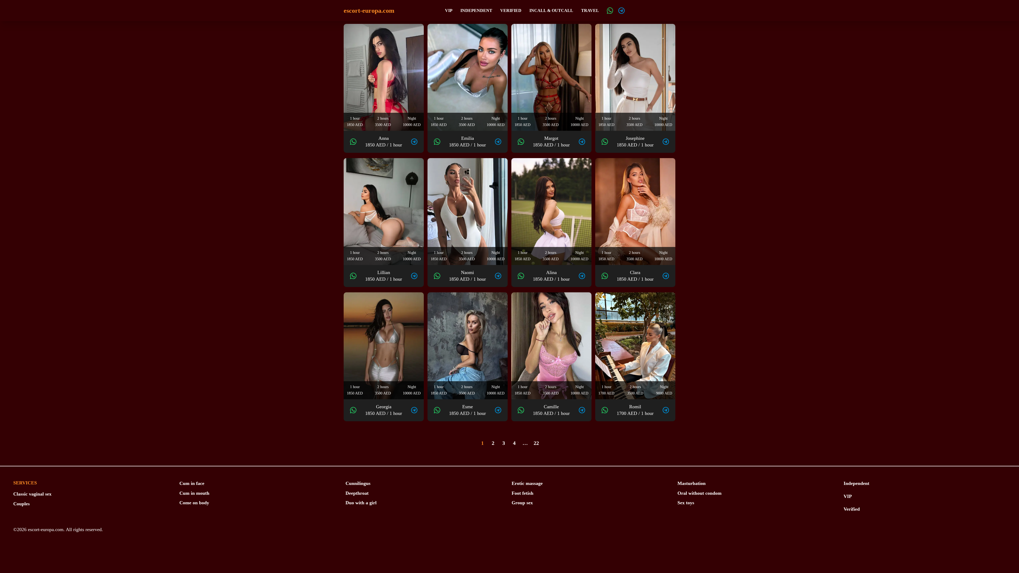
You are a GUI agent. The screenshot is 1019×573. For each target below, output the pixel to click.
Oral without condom (699, 493)
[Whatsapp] (610, 10)
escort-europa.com (369, 10)
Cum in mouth (194, 493)
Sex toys (685, 502)
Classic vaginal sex (32, 494)
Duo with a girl (361, 502)
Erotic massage (527, 483)
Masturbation (691, 483)
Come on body (194, 502)
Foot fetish (522, 493)
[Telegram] (621, 10)
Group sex (522, 502)
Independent (476, 10)
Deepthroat (357, 493)
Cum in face (191, 483)
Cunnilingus (358, 483)
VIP (448, 10)
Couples (21, 503)
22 (536, 443)
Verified (510, 10)
